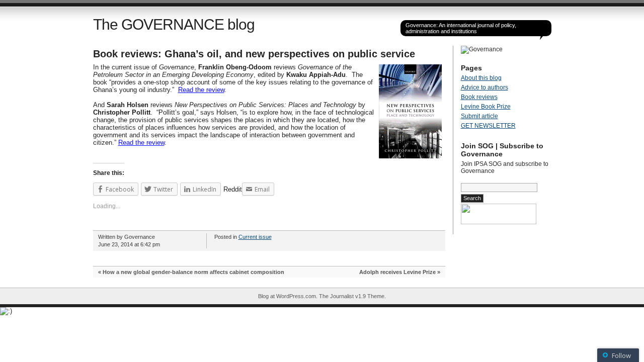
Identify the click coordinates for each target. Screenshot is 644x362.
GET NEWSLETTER (488, 125)
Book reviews (479, 97)
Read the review (201, 90)
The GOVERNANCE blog (174, 24)
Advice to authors (484, 87)
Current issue (255, 237)
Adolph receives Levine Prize (397, 272)
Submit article (479, 116)
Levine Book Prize (486, 106)
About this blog (481, 77)
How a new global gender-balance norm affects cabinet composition (193, 272)
